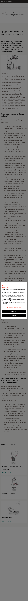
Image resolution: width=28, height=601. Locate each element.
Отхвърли (13, 311)
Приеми (14, 315)
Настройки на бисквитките (14, 307)
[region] (14, 300)
